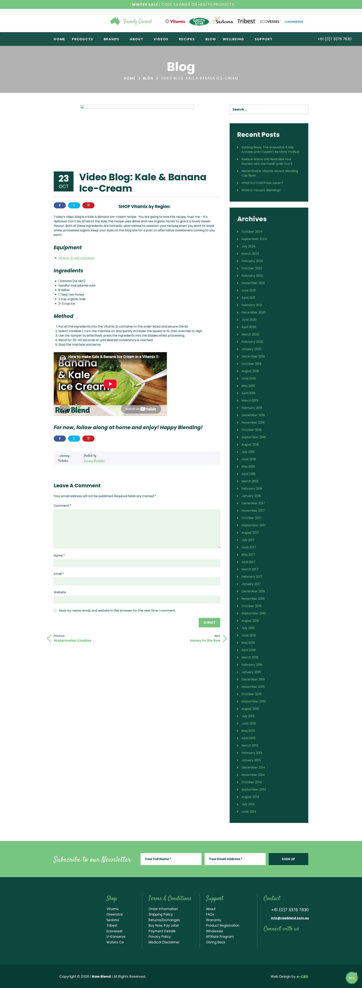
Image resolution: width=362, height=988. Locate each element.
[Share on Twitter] (74, 205)
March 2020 (250, 334)
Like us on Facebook (266, 939)
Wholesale (214, 931)
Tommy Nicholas (94, 461)
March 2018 (250, 481)
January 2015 (251, 760)
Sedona (113, 920)
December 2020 (254, 312)
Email (59, 574)
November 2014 (253, 775)
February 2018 (252, 488)
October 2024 (252, 231)
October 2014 (252, 782)
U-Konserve (116, 936)
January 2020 (252, 349)
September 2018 (254, 437)
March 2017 (250, 569)
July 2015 (248, 716)
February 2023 (252, 261)
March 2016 (250, 657)
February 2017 (252, 576)
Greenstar (115, 914)
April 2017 (248, 562)
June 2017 (249, 547)
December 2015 (253, 679)
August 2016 (250, 621)
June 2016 (249, 635)
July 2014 (248, 804)
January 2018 (251, 496)
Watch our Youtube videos (273, 939)
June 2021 (249, 290)
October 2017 (252, 518)
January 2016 (251, 672)
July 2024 (248, 246)
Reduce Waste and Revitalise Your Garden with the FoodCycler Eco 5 (267, 161)
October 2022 (252, 268)
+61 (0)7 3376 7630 (334, 39)
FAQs (210, 914)
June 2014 (249, 811)
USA (190, 205)
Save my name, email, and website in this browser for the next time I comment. (117, 610)
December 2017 (253, 503)
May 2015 (248, 731)
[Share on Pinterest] (88, 205)
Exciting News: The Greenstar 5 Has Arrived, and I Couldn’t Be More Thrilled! (271, 149)
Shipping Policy (161, 914)
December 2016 (253, 591)
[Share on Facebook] (60, 205)
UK (203, 205)
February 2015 (252, 753)
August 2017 (250, 532)
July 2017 (248, 540)
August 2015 (250, 709)
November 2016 (253, 598)
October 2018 (252, 430)
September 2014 (254, 789)
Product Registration (222, 925)
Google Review (304, 939)
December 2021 (253, 283)
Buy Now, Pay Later (164, 925)
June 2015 (249, 723)
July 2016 (248, 628)
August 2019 (250, 371)
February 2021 (252, 305)
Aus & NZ (178, 205)
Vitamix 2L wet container (76, 258)
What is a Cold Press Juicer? (262, 183)
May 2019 (248, 386)
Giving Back (215, 942)
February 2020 (252, 342)
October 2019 (251, 364)
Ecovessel (114, 931)
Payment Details (162, 931)
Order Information (163, 909)
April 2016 (248, 650)
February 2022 (252, 275)
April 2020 (249, 327)
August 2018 (250, 444)
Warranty (213, 920)
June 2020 (249, 320)
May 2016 (248, 643)
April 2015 (248, 738)
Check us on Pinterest (297, 939)
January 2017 (251, 584)
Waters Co (115, 942)
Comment (62, 506)
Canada (215, 205)
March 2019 (250, 400)
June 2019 (249, 378)
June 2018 (249, 459)
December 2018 (253, 415)
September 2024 (254, 239)
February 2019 (252, 408)
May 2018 (248, 466)
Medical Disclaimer (164, 942)
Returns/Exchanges (164, 920)
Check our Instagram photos (281, 939)
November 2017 (253, 510)
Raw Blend (76, 20)
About (211, 909)
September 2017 (254, 525)
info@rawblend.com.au (290, 918)
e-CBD (302, 976)
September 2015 (254, 701)
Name (59, 555)
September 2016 (254, 613)
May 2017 (248, 554)
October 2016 (252, 606)
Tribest (112, 925)
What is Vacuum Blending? (261, 190)
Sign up (288, 859)
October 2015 (252, 694)
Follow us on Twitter (289, 939)
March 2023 (250, 253)
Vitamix (113, 909)
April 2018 (248, 474)
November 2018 (253, 422)
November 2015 (253, 687)
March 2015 (250, 745)
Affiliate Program (220, 936)
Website (60, 592)
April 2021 (248, 298)
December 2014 (253, 767)
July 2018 (248, 452)
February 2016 (252, 665)
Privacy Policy (160, 936)
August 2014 (250, 797)
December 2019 (253, 356)
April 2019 (248, 393)
